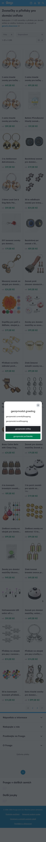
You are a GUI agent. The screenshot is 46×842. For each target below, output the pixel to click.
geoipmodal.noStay (23, 429)
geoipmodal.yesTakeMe (23, 436)
